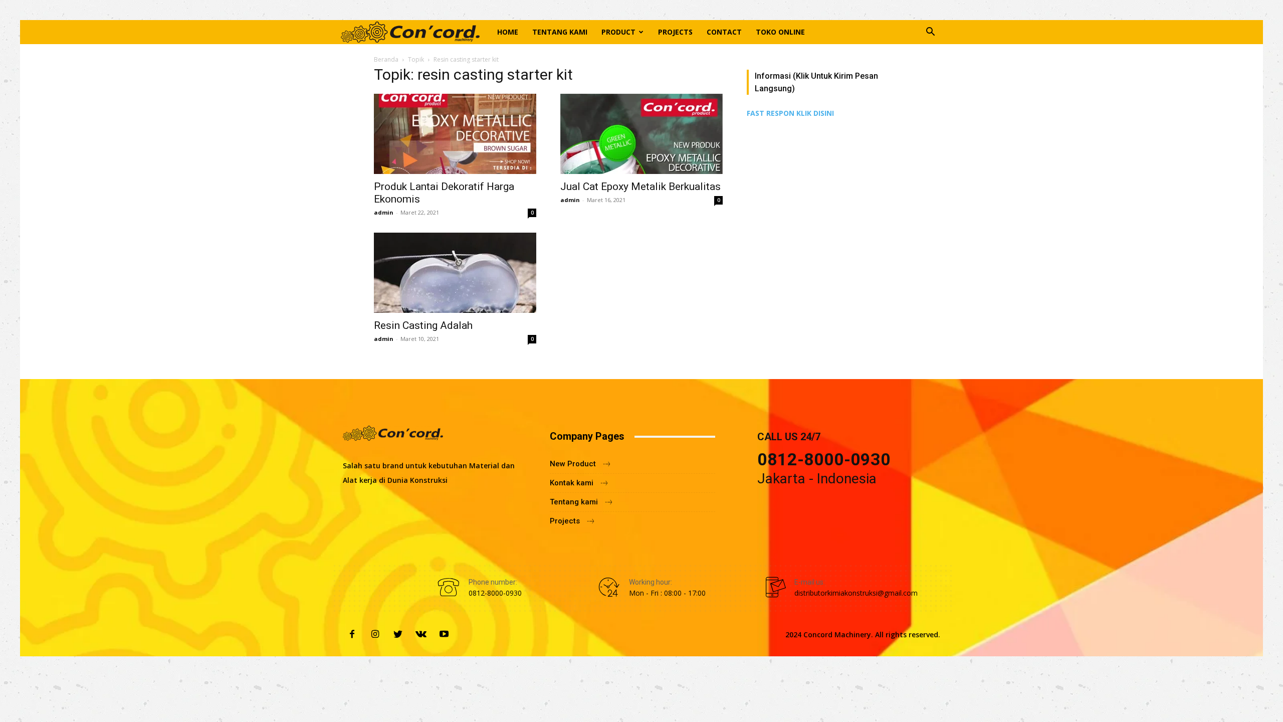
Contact (724, 32)
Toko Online (780, 32)
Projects (675, 32)
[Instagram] (375, 635)
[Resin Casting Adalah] (455, 273)
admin (383, 212)
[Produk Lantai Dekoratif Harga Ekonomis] (455, 134)
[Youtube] (444, 635)
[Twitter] (398, 635)
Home (507, 32)
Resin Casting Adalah (423, 325)
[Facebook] (352, 635)
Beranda (386, 59)
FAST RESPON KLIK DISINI (790, 113)
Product (618, 32)
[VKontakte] (421, 635)
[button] (930, 33)
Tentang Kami (559, 32)
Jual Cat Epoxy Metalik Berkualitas (640, 186)
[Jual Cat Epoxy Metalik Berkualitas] (641, 134)
